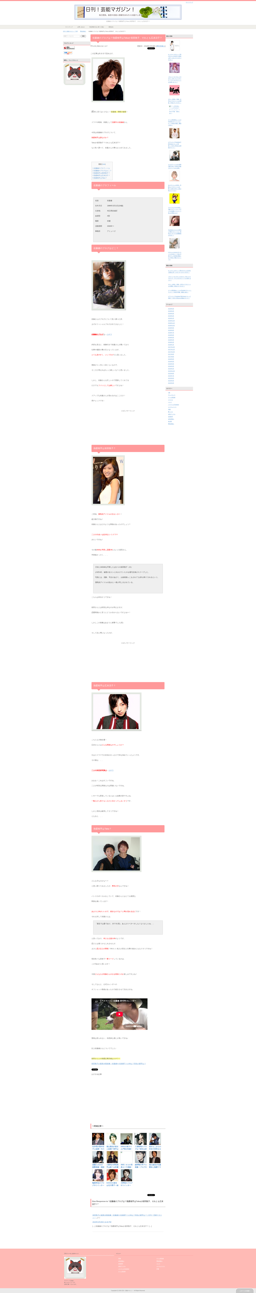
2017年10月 (171, 352)
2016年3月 (171, 366)
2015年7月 (171, 376)
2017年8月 (171, 356)
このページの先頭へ (245, 1291)
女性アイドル (171, 414)
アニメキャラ (171, 395)
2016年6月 (171, 359)
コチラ (109, 334)
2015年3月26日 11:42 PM (101, 1222)
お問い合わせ (81, 27)
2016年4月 (171, 364)
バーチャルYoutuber (173, 404)
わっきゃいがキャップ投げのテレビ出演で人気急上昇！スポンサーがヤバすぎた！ (179, 271)
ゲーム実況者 (171, 397)
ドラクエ (170, 400)
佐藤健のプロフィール (101, 168)
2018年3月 (171, 340)
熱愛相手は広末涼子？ (101, 175)
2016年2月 (171, 368)
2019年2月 (171, 316)
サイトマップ (69, 27)
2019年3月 (171, 313)
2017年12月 (171, 347)
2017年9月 (171, 354)
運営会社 (111, 27)
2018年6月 (171, 335)
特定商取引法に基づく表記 (96, 27)
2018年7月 (171, 332)
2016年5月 (171, 361)
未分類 (170, 421)
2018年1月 (171, 344)
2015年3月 (171, 383)
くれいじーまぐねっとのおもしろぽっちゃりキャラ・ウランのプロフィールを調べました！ (179, 278)
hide (103, 164)
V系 (169, 392)
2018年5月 (171, 337)
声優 (169, 409)
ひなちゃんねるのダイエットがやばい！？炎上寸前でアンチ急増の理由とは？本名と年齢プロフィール (174, 256)
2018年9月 (171, 328)
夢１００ (170, 412)
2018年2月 (171, 342)
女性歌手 (170, 416)
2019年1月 (171, 318)
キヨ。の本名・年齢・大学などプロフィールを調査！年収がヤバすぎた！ (174, 101)
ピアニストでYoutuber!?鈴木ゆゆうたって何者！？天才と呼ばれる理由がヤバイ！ (179, 297)
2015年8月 (171, 373)
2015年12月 (171, 371)
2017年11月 (171, 349)
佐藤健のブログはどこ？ (102, 170)
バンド (170, 402)
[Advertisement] (128, 427)
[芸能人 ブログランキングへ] (69, 50)
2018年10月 (171, 325)
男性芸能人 (160, 46)
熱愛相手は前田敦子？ (101, 173)
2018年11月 (171, 323)
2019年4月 (171, 311)
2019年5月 (171, 308)
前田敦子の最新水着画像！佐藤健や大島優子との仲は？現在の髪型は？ (119, 1064)
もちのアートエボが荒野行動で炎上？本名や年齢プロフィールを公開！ (174, 166)
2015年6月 (171, 378)
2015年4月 (171, 380)
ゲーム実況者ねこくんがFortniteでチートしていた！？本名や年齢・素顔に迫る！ (179, 291)
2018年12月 (171, 320)
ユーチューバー (172, 407)
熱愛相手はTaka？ (100, 178)
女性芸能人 (171, 419)
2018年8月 (171, 330)
